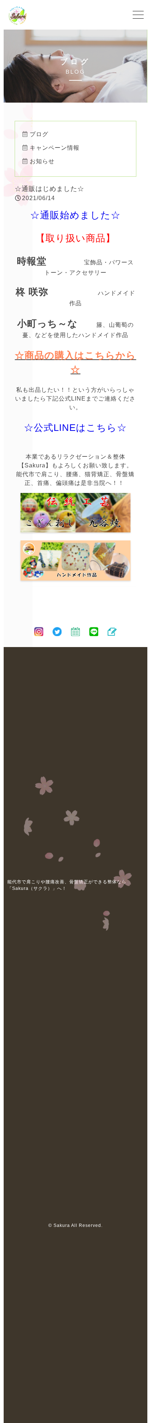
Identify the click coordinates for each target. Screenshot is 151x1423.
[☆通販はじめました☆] (75, 528)
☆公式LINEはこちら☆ (75, 427)
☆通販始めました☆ (75, 215)
